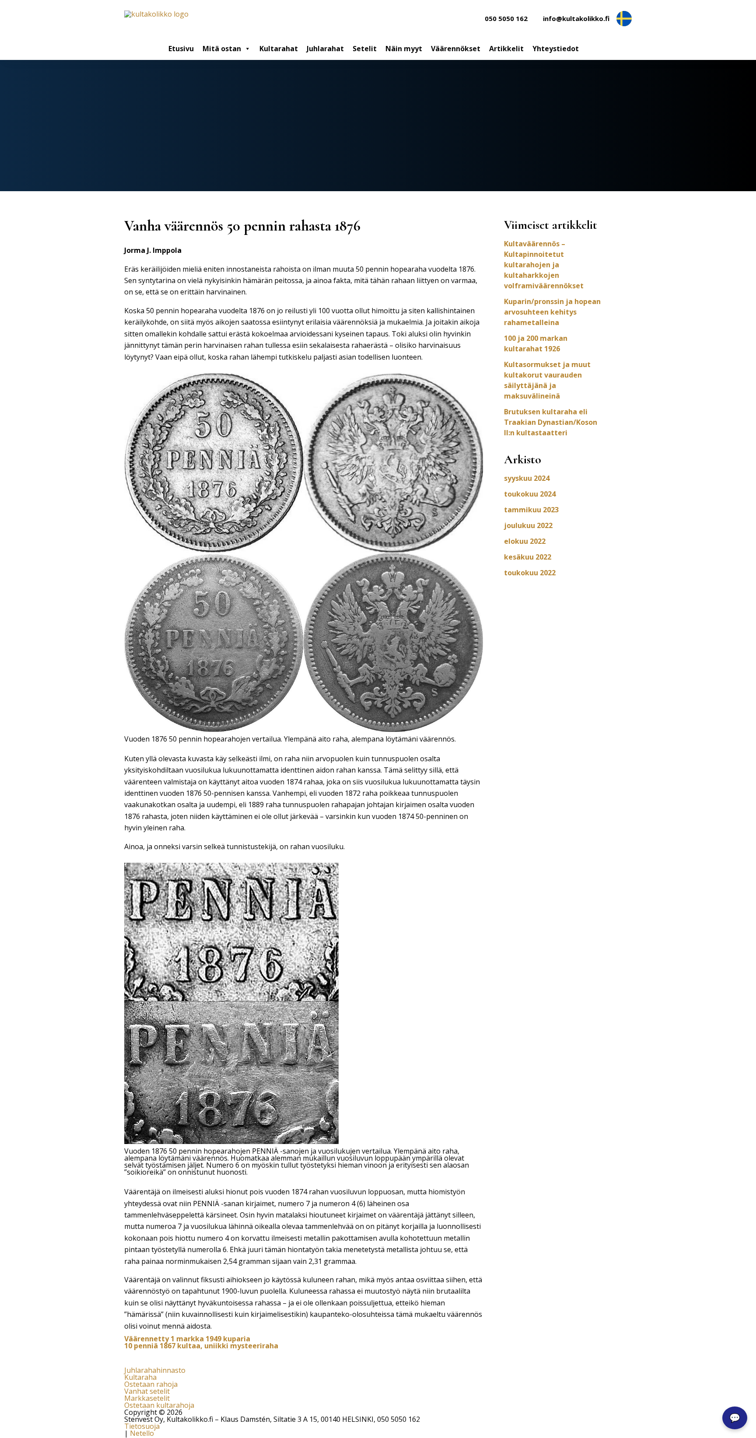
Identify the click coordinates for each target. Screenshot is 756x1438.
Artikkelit (506, 48)
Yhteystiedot (555, 48)
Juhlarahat (325, 48)
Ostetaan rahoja (151, 1384)
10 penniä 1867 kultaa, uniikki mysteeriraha (201, 1346)
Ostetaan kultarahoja (159, 1405)
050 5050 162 (506, 18)
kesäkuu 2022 (527, 557)
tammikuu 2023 (531, 509)
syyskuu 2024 (527, 478)
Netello (142, 1433)
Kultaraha (140, 1377)
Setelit (365, 48)
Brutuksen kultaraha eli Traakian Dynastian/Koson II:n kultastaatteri (550, 422)
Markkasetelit (147, 1398)
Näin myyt (403, 48)
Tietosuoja (142, 1426)
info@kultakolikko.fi (576, 18)
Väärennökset (455, 48)
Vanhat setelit (147, 1391)
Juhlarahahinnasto (155, 1370)
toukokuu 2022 (530, 572)
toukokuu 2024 (530, 494)
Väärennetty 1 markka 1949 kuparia (187, 1339)
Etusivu (181, 48)
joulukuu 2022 (528, 525)
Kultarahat (278, 48)
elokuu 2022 (525, 541)
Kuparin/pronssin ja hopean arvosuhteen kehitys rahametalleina (552, 312)
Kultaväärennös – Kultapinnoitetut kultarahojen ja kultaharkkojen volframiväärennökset (544, 264)
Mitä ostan (222, 48)
